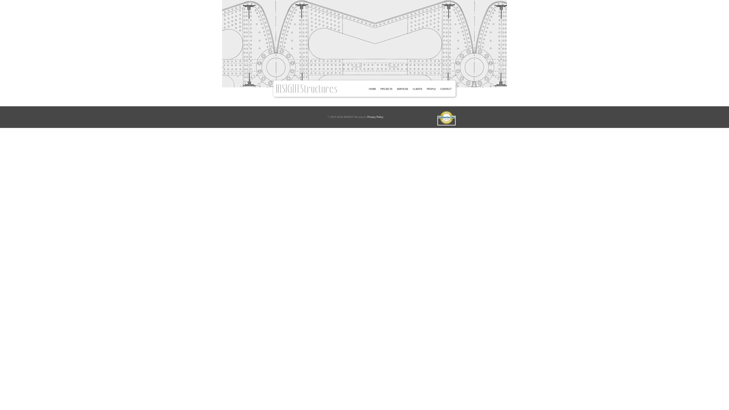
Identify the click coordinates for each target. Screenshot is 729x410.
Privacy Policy (375, 117)
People (431, 89)
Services (402, 89)
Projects (386, 89)
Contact (445, 89)
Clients (417, 89)
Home (372, 89)
